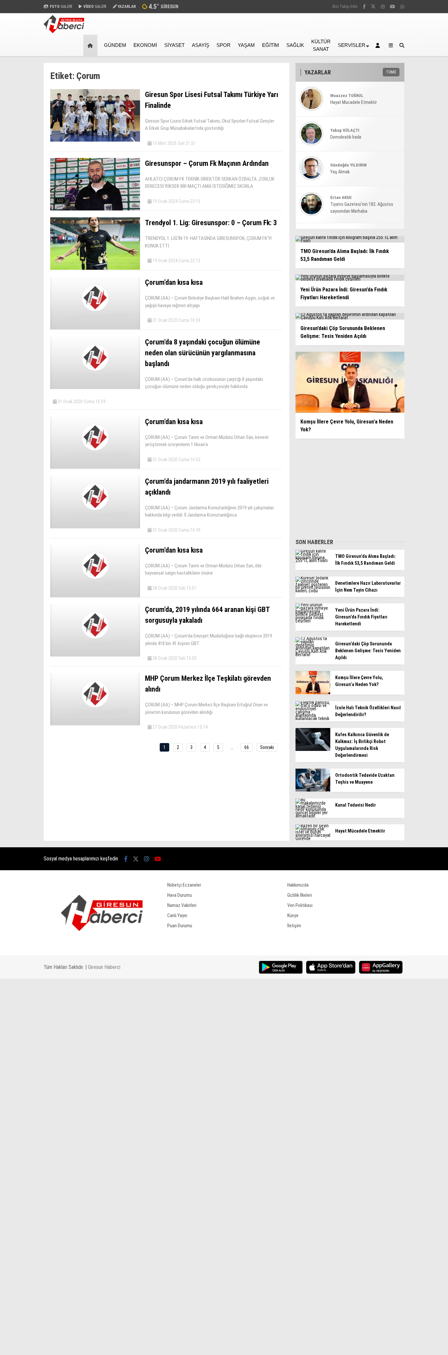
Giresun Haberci (104, 967)
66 (246, 747)
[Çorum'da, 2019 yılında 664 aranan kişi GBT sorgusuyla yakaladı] (95, 655)
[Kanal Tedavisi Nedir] (312, 815)
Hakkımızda (298, 885)
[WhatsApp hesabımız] (402, 6)
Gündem (115, 45)
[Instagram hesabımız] (383, 6)
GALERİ (61, 6)
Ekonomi (145, 45)
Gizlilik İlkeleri (299, 895)
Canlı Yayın (177, 915)
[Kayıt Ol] (379, 45)
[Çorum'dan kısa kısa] (95, 327)
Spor (223, 45)
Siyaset (174, 45)
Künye (292, 915)
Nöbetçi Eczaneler (184, 885)
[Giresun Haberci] (64, 31)
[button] (91, 45)
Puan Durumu (179, 925)
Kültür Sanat (321, 45)
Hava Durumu (179, 895)
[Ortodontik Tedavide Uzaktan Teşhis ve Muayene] (312, 790)
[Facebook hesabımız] (364, 6)
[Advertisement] (344, 486)
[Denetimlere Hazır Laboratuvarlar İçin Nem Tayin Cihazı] (312, 590)
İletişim (294, 925)
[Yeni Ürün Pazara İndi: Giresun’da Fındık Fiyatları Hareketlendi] (312, 620)
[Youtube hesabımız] (392, 6)
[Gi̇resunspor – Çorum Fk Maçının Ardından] (95, 208)
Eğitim (270, 45)
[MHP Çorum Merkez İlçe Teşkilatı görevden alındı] (95, 723)
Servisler (351, 45)
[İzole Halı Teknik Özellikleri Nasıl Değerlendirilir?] (312, 718)
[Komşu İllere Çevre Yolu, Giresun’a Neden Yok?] (312, 692)
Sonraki (267, 747)
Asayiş (200, 45)
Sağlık (295, 45)
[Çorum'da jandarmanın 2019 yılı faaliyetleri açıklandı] (95, 526)
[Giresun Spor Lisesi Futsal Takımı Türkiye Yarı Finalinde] (95, 140)
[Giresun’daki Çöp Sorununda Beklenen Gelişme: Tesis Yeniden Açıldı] (312, 654)
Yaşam (246, 45)
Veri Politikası (300, 905)
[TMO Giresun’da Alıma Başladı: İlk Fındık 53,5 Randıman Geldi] (312, 560)
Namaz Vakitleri (181, 905)
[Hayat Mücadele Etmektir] (312, 838)
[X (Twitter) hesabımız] (373, 6)
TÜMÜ (391, 72)
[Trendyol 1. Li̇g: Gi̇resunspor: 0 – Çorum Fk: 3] (95, 268)
